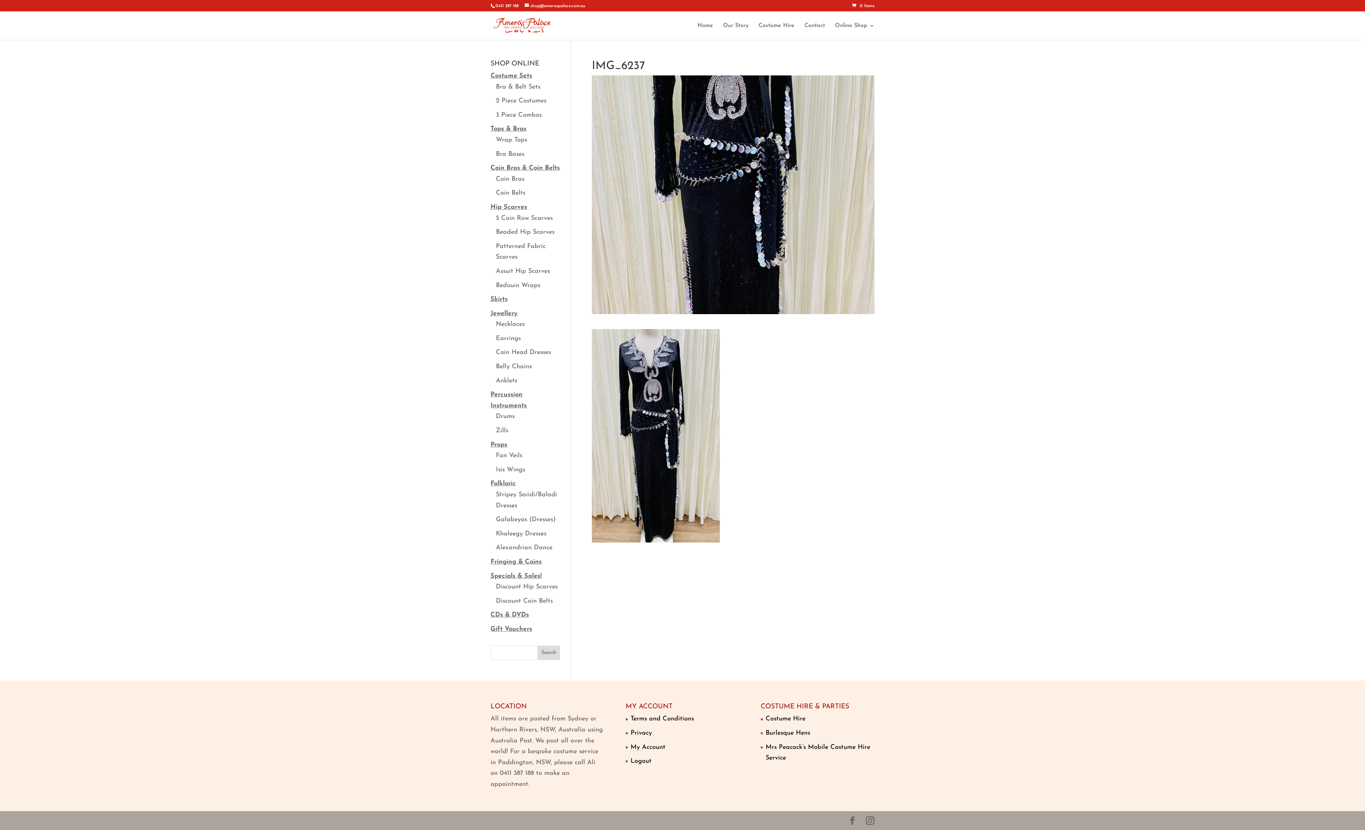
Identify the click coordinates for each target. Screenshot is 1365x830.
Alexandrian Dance (524, 548)
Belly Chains (514, 367)
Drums (505, 416)
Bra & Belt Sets (518, 87)
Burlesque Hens (788, 733)
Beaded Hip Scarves (525, 232)
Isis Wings (510, 470)
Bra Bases (510, 154)
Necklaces (510, 324)
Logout (641, 761)
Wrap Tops (511, 140)
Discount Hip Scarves (527, 587)
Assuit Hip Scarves (523, 271)
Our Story (736, 25)
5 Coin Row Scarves (524, 218)
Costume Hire (776, 25)
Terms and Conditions (662, 719)
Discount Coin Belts (524, 601)
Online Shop (851, 25)
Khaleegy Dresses (521, 534)
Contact (814, 25)
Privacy (641, 733)
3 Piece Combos (519, 115)
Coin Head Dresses (523, 352)
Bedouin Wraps (518, 285)
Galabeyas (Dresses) (526, 520)
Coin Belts (510, 193)
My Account (648, 747)
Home (705, 25)
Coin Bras (510, 179)
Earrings (508, 338)
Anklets (506, 381)
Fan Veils (509, 456)
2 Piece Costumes (521, 101)
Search (548, 652)
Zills (502, 431)
